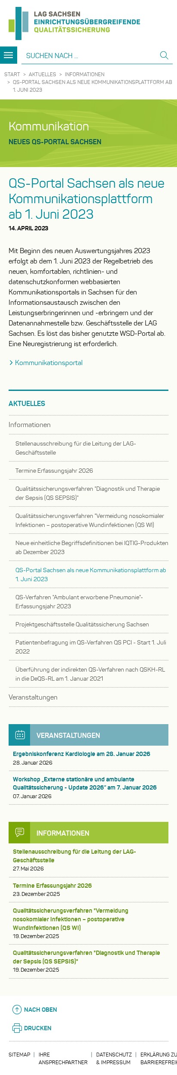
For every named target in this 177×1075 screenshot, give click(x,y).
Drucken (38, 1028)
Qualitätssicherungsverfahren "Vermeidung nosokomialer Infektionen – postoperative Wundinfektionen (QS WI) (70, 923)
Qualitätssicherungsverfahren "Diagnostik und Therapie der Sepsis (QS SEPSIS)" (86, 961)
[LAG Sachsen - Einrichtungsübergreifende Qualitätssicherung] (74, 20)
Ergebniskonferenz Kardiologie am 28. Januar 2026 (81, 758)
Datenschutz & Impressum (114, 1058)
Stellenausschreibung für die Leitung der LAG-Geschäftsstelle (74, 860)
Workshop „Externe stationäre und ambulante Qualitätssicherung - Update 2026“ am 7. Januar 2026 (85, 787)
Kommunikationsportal (48, 363)
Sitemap (19, 1054)
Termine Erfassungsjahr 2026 (52, 890)
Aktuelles (42, 74)
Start (12, 74)
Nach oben (40, 1009)
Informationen (84, 74)
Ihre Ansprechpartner (63, 1058)
